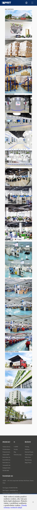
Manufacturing (28, 460)
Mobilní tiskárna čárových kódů (7, 449)
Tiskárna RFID (6, 454)
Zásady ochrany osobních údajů (15, 506)
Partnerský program (18, 454)
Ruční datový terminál (7, 462)
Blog (15, 452)
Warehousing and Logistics (29, 454)
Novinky (16, 449)
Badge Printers (28, 462)
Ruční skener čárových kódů (7, 457)
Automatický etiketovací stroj (7, 465)
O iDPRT (16, 446)
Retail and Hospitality (29, 452)
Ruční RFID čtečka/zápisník (7, 460)
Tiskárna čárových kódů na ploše (7, 446)
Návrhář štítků (6, 470)
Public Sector (28, 457)
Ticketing (27, 446)
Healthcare (27, 449)
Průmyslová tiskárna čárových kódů (7, 452)
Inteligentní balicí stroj (7, 468)
